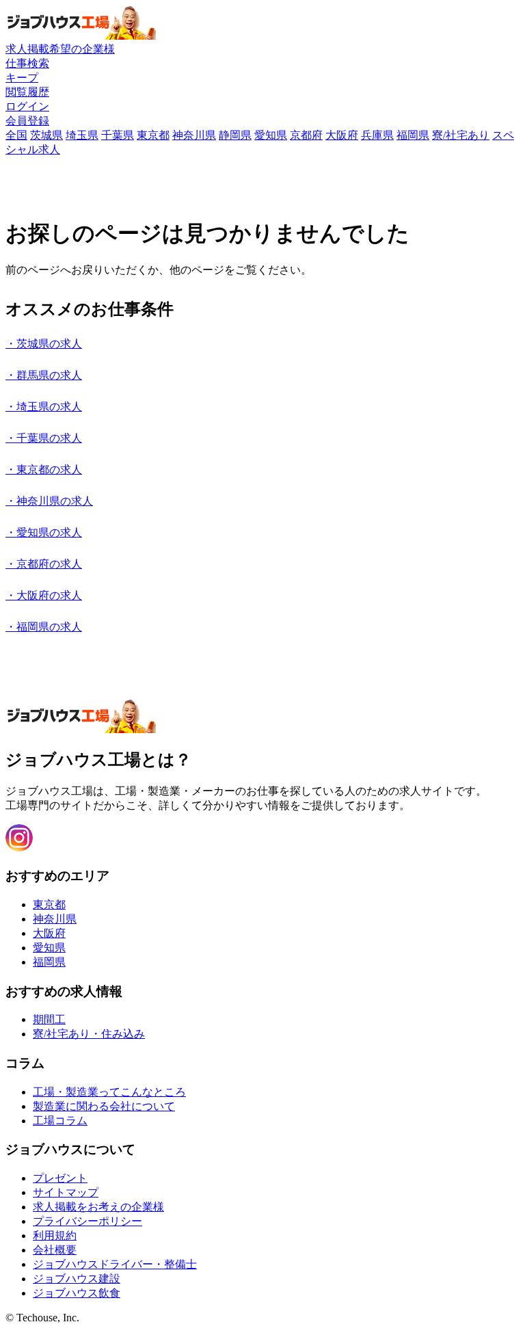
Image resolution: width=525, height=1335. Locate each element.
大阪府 (341, 135)
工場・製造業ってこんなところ (109, 1092)
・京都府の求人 (43, 564)
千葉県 (117, 135)
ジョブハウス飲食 (76, 1293)
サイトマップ (65, 1192)
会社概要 (55, 1250)
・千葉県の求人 (43, 438)
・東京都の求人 (43, 469)
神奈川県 (194, 135)
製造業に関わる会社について (104, 1106)
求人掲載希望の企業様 (60, 49)
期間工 (49, 1019)
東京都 (153, 135)
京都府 (306, 135)
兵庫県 (377, 135)
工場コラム (60, 1120)
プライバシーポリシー (87, 1221)
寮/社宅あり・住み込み (89, 1034)
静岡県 (235, 135)
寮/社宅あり (460, 135)
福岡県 (412, 135)
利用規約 (55, 1235)
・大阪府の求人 (43, 595)
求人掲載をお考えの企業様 (98, 1207)
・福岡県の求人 (43, 627)
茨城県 (46, 135)
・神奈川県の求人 (49, 501)
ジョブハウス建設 (76, 1278)
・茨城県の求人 (43, 343)
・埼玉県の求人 (43, 406)
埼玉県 (82, 135)
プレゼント (60, 1178)
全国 (16, 135)
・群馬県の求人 (43, 375)
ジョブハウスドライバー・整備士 (115, 1264)
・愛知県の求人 (43, 532)
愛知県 (270, 135)
